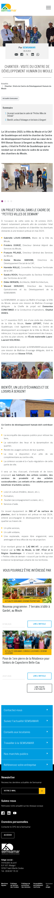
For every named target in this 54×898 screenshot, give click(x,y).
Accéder (8, 835)
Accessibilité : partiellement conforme (38, 885)
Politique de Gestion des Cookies (14, 885)
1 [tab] (2, 201)
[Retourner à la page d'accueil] (8, 8)
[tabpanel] (27, 177)
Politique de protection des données (25, 885)
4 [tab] (11, 201)
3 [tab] (8, 201)
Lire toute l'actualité (39, 688)
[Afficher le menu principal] (48, 7)
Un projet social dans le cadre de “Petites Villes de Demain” (26, 114)
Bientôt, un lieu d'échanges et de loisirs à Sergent (26, 119)
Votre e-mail (10, 791)
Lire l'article (39, 624)
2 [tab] (5, 201)
